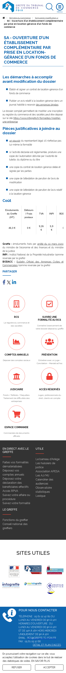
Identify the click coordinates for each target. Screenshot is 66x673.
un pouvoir (14, 140)
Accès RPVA (10, 491)
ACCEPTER (49, 667)
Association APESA (48, 471)
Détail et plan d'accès (47, 645)
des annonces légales (47, 104)
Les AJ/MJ (42, 475)
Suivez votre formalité (16, 503)
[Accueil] (4, 18)
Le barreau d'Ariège (48, 459)
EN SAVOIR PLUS (40, 661)
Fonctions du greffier (15, 520)
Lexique (40, 495)
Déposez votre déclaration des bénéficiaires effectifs (16, 482)
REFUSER (17, 667)
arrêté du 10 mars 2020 (50, 244)
